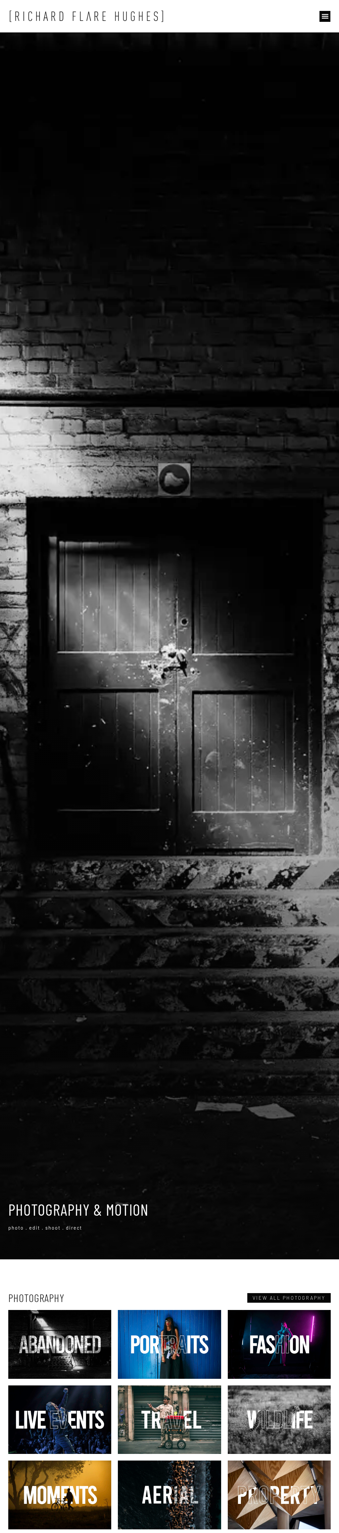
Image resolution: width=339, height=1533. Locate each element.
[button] (325, 16)
